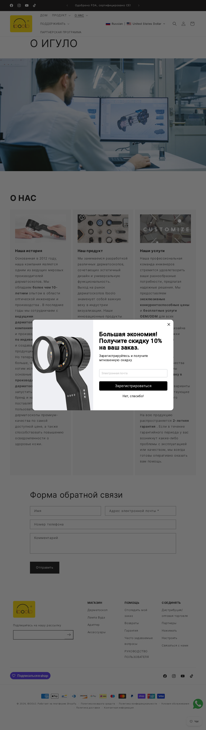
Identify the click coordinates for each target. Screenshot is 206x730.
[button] (133, 386)
